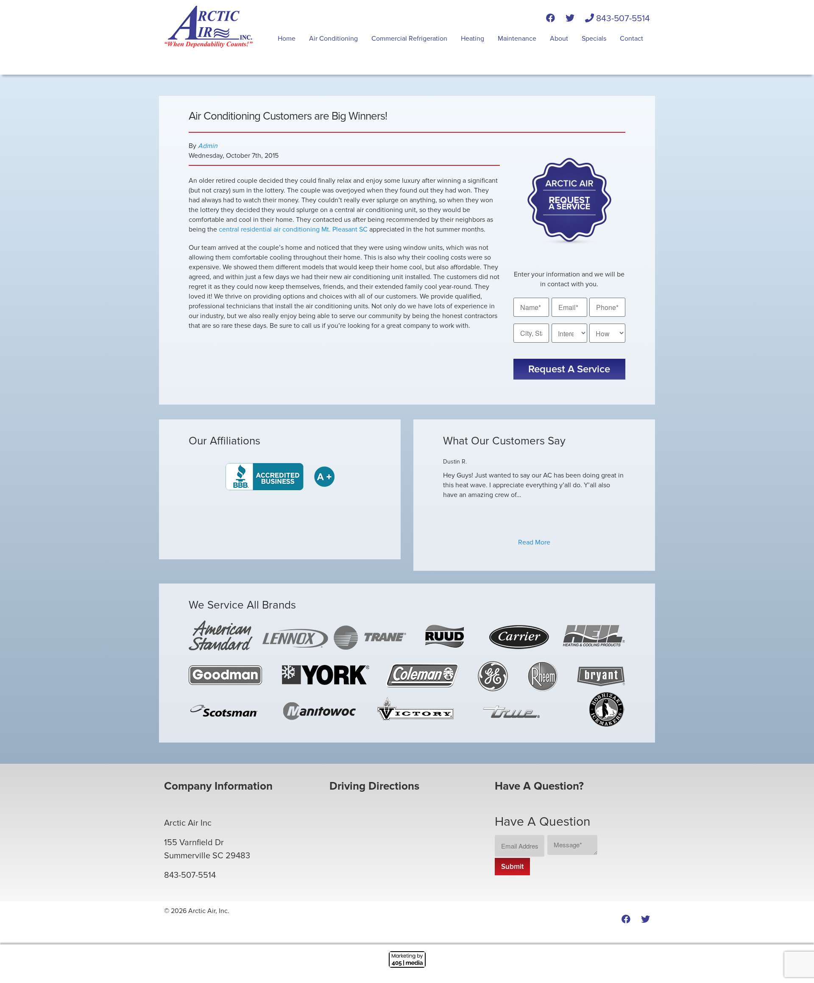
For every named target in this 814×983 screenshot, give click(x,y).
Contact (631, 38)
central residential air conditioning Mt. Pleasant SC (293, 229)
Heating (472, 38)
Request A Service (569, 369)
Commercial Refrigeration (409, 38)
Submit (512, 866)
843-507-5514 (622, 18)
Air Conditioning (333, 38)
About (559, 38)
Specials (594, 38)
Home (286, 38)
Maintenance (517, 38)
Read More (534, 542)
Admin (207, 146)
